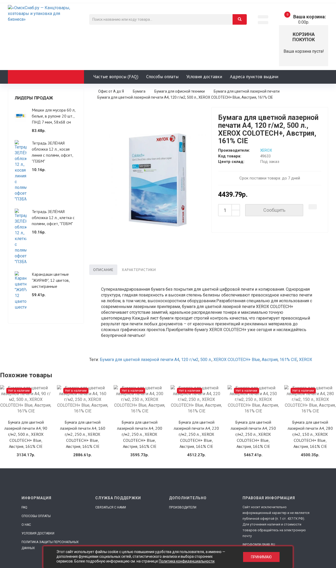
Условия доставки (204, 76)
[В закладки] (312, 206)
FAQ (24, 507)
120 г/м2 (189, 359)
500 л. (206, 359)
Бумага (139, 91)
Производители (182, 507)
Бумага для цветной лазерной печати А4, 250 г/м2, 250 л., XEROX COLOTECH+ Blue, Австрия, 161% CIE (253, 434)
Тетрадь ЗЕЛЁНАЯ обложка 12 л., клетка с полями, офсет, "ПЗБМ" (53, 217)
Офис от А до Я (111, 91)
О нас (26, 525)
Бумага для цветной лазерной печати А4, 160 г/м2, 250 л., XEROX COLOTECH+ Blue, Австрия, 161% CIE (82, 434)
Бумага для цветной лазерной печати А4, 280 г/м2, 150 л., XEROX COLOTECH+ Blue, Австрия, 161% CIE (310, 434)
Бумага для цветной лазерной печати (247, 91)
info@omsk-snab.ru (259, 544)
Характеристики (139, 269)
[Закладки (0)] (263, 16)
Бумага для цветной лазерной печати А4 (139, 359)
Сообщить (274, 210)
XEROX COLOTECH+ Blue (236, 359)
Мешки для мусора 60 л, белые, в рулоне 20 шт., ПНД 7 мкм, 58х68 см (53, 116)
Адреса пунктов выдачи (254, 76)
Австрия (270, 359)
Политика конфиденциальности (186, 561)
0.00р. (306, 19)
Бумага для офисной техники (179, 91)
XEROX (266, 150)
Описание (103, 269)
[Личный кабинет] (263, 22)
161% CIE (288, 359)
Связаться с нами (110, 507)
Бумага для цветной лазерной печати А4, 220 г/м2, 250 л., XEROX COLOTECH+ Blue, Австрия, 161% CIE (196, 434)
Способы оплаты (162, 76)
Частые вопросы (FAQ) (115, 76)
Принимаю (261, 557)
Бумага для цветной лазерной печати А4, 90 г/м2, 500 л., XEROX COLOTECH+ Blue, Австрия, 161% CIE (25, 434)
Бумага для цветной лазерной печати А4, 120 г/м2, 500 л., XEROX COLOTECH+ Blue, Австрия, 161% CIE (185, 97)
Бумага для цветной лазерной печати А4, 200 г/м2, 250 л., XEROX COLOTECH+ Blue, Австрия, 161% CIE (139, 434)
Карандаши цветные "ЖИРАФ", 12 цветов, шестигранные (51, 280)
